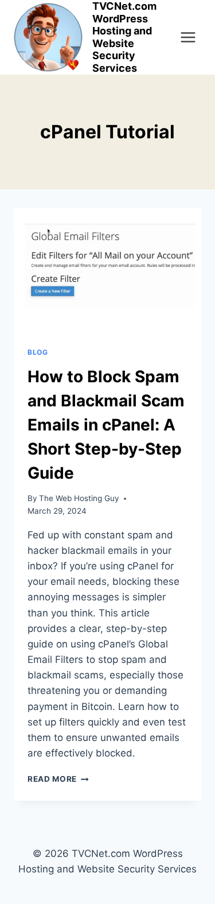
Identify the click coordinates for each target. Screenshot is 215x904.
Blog (38, 352)
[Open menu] (185, 37)
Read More (58, 778)
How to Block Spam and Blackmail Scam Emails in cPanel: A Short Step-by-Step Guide (106, 425)
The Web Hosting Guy (79, 498)
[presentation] (107, 270)
